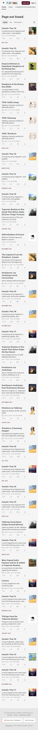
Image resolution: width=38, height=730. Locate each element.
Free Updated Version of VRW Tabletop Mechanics (12, 356)
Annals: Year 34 (9, 28)
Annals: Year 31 (9, 174)
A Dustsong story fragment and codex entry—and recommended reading (14, 450)
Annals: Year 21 (9, 596)
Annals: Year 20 (9, 639)
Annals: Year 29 (9, 291)
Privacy (9, 715)
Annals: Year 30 (9, 194)
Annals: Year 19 (9, 654)
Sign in (33, 3)
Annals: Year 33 (9, 48)
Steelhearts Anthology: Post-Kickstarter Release (13, 386)
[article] (19, 33)
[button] (3, 7)
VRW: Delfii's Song (10, 102)
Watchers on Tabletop (12, 408)
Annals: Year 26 (9, 446)
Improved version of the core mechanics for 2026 (12, 218)
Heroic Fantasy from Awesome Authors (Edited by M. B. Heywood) (13, 374)
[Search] (34, 22)
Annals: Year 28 (9, 311)
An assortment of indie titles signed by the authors (12, 569)
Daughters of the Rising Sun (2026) (13, 85)
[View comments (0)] (11, 97)
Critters (5, 580)
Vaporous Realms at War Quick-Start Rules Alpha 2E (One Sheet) (13, 349)
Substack (8, 725)
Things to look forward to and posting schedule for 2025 (12, 623)
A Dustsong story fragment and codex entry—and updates (13, 32)
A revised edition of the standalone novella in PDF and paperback (13, 90)
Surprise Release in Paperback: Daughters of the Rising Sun (13, 66)
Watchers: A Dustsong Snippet (12, 429)
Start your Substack (13, 720)
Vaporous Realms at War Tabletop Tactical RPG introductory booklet (14, 528)
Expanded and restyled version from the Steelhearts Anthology (13, 434)
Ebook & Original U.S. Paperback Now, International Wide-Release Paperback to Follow (13, 392)
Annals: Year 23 (9, 502)
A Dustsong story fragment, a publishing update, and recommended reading (12, 315)
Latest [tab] (5, 22)
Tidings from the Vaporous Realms (10, 617)
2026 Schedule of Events (13, 234)
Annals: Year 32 (9, 154)
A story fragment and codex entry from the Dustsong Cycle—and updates (14, 600)
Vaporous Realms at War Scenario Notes (14, 412)
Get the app (29, 720)
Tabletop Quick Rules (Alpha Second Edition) (12, 523)
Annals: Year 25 (9, 466)
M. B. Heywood (11, 35)
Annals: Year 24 (9, 486)
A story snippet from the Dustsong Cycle (10, 584)
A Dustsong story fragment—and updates (14, 158)
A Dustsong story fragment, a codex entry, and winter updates (13, 295)
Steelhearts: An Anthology (9, 368)
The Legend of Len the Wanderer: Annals (12, 255)
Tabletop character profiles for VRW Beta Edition (13, 106)
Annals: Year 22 (9, 540)
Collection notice (25, 715)
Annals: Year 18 (9, 670)
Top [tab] (10, 22)
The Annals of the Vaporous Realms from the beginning (12, 261)
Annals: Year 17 (9, 690)
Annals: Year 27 (9, 331)
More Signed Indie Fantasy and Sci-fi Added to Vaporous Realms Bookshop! (13, 563)
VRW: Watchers (9, 133)
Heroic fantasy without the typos (13, 281)
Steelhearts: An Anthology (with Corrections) (9, 275)
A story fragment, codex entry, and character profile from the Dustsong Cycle (13, 643)
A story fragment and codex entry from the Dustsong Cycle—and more (14, 544)
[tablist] (12, 22)
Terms (16, 715)
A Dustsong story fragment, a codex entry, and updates (12, 198)
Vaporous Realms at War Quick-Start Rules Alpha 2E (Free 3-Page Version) (13, 212)
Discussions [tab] (18, 22)
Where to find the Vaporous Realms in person (12, 238)
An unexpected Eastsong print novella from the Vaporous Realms (12, 73)
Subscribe (25, 3)
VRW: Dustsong (9, 118)
